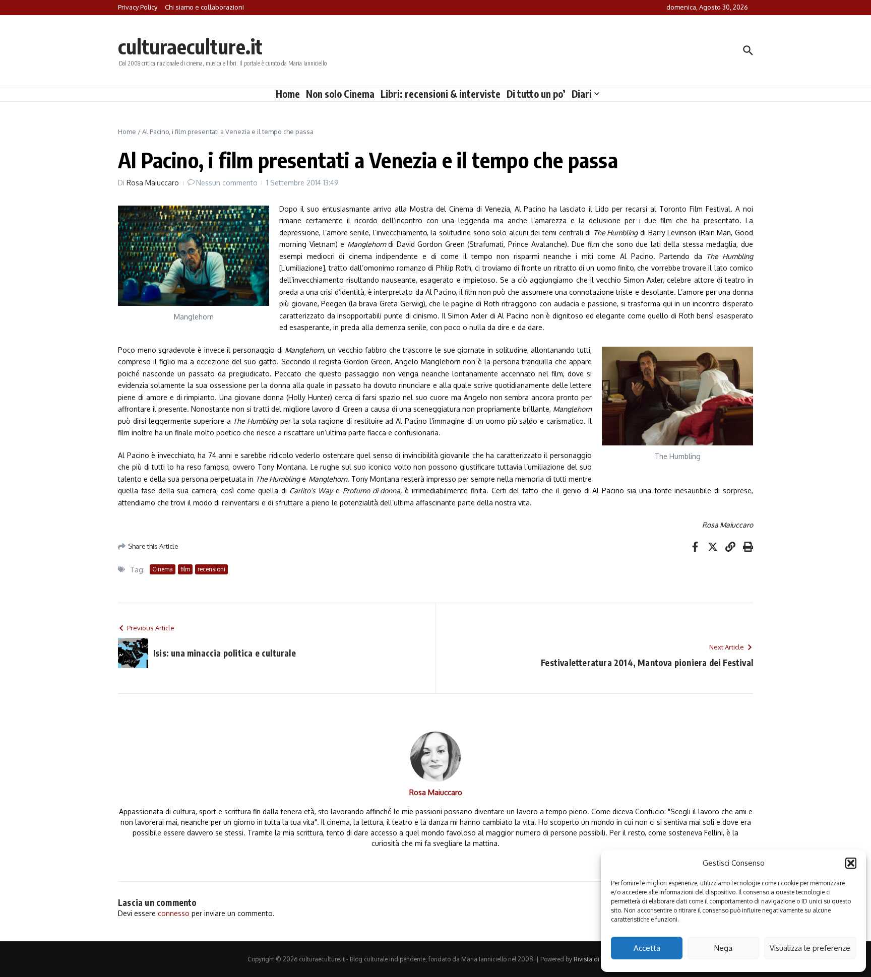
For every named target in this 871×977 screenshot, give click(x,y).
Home (288, 94)
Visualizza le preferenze (810, 948)
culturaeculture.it (190, 46)
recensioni (211, 569)
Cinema (162, 569)
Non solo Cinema (340, 94)
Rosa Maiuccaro (153, 182)
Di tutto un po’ (536, 94)
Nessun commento (227, 182)
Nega (723, 948)
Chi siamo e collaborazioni (204, 7)
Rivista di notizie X (599, 959)
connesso (174, 913)
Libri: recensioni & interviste (441, 94)
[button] (851, 863)
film (185, 569)
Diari (582, 94)
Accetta (647, 948)
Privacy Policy (137, 7)
